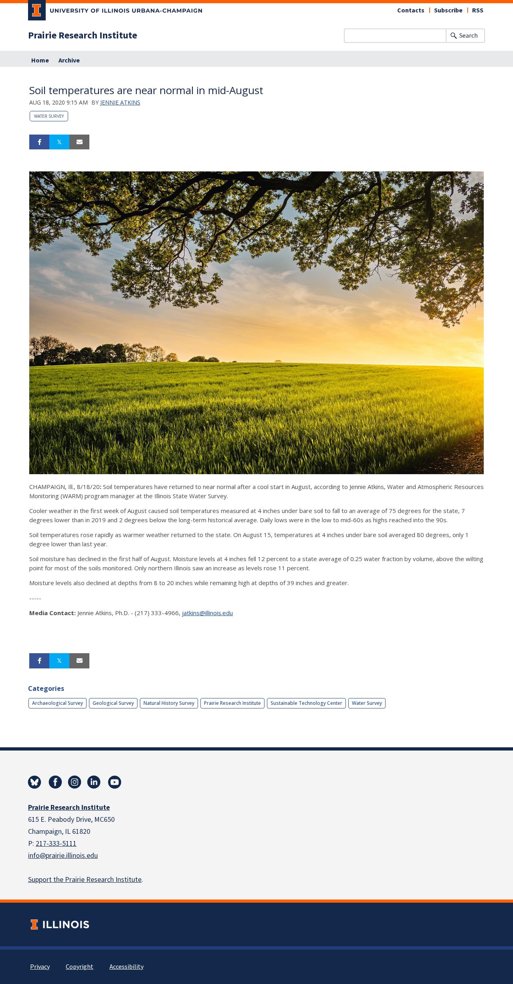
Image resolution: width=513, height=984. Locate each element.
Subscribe (448, 10)
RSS (477, 10)
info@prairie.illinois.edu (63, 856)
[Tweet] (59, 142)
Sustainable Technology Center (306, 703)
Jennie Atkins (120, 102)
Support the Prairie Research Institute (84, 880)
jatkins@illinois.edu (207, 613)
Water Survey (49, 116)
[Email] (79, 142)
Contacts (410, 10)
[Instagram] (74, 782)
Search (468, 35)
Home (40, 60)
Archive (69, 60)
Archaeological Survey (57, 703)
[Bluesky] (34, 782)
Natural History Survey (168, 703)
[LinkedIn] (94, 782)
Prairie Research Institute (82, 36)
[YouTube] (114, 782)
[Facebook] (55, 782)
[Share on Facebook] (39, 142)
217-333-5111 (56, 844)
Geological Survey (113, 703)
